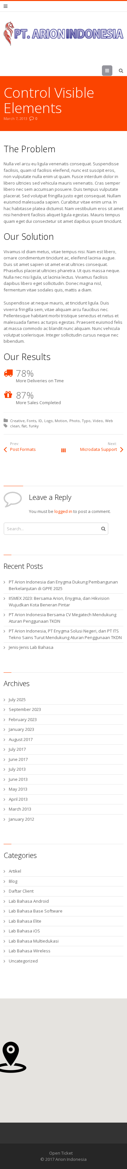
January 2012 (21, 819)
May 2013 (18, 789)
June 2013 (18, 779)
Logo (48, 420)
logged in (63, 511)
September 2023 (25, 709)
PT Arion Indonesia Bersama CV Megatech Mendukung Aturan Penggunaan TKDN (62, 618)
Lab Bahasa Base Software (36, 911)
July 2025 (17, 699)
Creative (17, 420)
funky (34, 425)
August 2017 (21, 739)
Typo (86, 420)
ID (40, 420)
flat (24, 425)
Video (98, 420)
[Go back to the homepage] (64, 34)
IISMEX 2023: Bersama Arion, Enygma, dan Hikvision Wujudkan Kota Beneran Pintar (59, 601)
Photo (74, 420)
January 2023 (21, 729)
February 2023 (23, 719)
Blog (13, 881)
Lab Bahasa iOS (24, 931)
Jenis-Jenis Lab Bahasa (31, 647)
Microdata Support (98, 449)
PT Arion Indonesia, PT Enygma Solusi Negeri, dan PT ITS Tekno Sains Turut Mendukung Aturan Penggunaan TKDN (65, 634)
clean (15, 425)
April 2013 (18, 799)
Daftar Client (21, 891)
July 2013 (17, 769)
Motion (61, 420)
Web (109, 420)
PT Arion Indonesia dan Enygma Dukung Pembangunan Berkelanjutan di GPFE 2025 (63, 585)
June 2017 (18, 759)
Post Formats (23, 449)
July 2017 (17, 749)
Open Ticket (61, 1153)
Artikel (15, 871)
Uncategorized (23, 961)
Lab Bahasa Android (29, 901)
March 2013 (20, 809)
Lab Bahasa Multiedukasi (34, 941)
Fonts (31, 420)
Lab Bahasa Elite (25, 921)
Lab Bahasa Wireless (29, 951)
